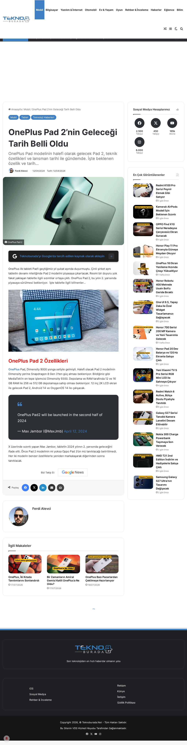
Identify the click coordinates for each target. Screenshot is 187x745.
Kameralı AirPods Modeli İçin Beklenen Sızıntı (167, 210)
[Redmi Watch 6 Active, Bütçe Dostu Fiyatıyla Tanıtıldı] (143, 396)
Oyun (119, 9)
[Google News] (73, 472)
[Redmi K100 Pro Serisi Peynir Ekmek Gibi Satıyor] (143, 190)
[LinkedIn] (43, 487)
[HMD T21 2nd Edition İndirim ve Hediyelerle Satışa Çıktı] (143, 461)
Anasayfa (16, 109)
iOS (31, 688)
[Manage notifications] (6, 738)
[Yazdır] (60, 487)
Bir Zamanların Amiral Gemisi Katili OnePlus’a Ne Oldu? (63, 580)
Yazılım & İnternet (71, 9)
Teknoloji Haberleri (43, 117)
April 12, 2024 (75, 431)
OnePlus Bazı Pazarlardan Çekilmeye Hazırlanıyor (101, 578)
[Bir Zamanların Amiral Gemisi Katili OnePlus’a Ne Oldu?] (63, 564)
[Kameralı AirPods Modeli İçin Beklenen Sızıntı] (143, 212)
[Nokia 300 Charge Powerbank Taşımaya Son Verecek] (143, 439)
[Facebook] (25, 487)
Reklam (121, 685)
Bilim (180, 9)
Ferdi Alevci (21, 170)
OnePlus (14, 369)
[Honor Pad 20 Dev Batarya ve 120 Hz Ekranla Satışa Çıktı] (143, 354)
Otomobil (91, 9)
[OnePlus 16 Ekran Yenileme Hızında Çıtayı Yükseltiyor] (143, 268)
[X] (34, 487)
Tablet (24, 117)
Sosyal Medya (37, 694)
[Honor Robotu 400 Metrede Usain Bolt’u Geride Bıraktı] (143, 286)
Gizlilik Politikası (126, 702)
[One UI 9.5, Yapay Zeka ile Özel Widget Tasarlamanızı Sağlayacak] (143, 307)
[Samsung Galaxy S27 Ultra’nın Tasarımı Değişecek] (143, 482)
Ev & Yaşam (106, 9)
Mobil (39, 9)
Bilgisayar (52, 9)
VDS (74, 728)
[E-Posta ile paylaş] (51, 487)
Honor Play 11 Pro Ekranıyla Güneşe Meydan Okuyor (167, 249)
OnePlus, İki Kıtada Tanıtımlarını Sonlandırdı (23, 578)
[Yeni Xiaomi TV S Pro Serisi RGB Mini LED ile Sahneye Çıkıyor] (143, 375)
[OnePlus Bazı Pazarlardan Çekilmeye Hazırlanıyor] (102, 564)
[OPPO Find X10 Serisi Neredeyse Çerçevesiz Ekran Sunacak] (143, 229)
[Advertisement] (93, 68)
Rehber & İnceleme (136, 9)
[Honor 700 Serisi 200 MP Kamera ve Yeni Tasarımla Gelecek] (143, 332)
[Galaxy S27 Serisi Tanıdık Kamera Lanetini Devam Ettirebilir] (143, 418)
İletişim (121, 696)
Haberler (156, 9)
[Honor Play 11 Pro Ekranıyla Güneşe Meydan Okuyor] (143, 251)
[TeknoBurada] (16, 19)
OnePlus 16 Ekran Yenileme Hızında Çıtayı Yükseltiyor (167, 267)
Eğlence (169, 9)
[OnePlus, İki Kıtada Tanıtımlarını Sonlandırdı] (24, 564)
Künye (121, 691)
